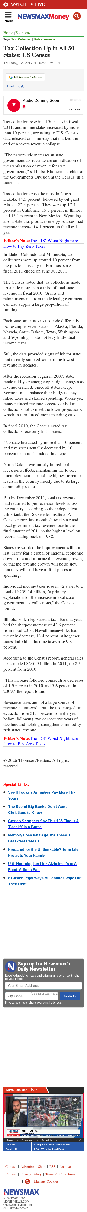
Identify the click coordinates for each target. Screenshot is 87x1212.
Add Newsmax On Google (28, 77)
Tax (13, 39)
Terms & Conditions (60, 1173)
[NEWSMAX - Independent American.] (43, 17)
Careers (11, 1173)
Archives (65, 1166)
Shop (41, 1166)
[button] (77, 16)
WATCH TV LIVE (28, 4)
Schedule (47, 1140)
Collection (24, 39)
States (37, 39)
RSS (52, 1166)
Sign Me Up (70, 996)
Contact (10, 1166)
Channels (27, 1140)
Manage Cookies (46, 1181)
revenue (49, 39)
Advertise (27, 1166)
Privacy (9, 1002)
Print (10, 86)
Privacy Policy (31, 1173)
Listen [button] (9, 1140)
